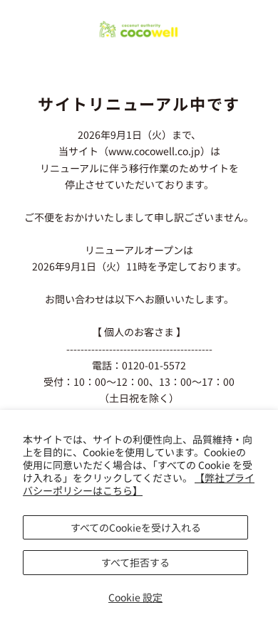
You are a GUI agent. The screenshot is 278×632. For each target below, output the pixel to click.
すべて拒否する (135, 562)
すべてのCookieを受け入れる (136, 527)
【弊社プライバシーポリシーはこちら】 (138, 483)
